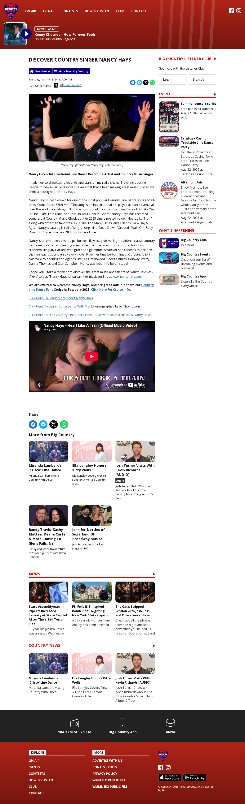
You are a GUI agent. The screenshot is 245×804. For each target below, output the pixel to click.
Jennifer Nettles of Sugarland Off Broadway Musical (88, 534)
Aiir (163, 790)
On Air (30, 11)
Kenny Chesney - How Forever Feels (65, 34)
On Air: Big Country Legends (54, 39)
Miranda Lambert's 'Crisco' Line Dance (45, 467)
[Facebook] (231, 12)
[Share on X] (146, 82)
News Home (42, 71)
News (34, 574)
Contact (139, 11)
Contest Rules (104, 767)
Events (48, 11)
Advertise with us (107, 761)
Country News (44, 645)
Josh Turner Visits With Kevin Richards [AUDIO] (135, 470)
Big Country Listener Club (185, 59)
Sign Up (199, 79)
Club (120, 11)
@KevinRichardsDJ (71, 85)
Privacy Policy (104, 774)
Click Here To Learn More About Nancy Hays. (61, 298)
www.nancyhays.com (127, 276)
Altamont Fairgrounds (196, 222)
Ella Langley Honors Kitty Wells (89, 467)
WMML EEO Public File (109, 787)
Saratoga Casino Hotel (197, 174)
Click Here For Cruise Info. (111, 289)
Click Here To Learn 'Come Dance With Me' (60, 306)
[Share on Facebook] (133, 82)
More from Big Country (73, 71)
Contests (69, 11)
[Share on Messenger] (139, 82)
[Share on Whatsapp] (152, 82)
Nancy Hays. (67, 192)
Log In (167, 79)
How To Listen (97, 11)
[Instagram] (238, 12)
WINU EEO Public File (109, 780)
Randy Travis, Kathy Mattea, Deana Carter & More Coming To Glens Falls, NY (48, 536)
